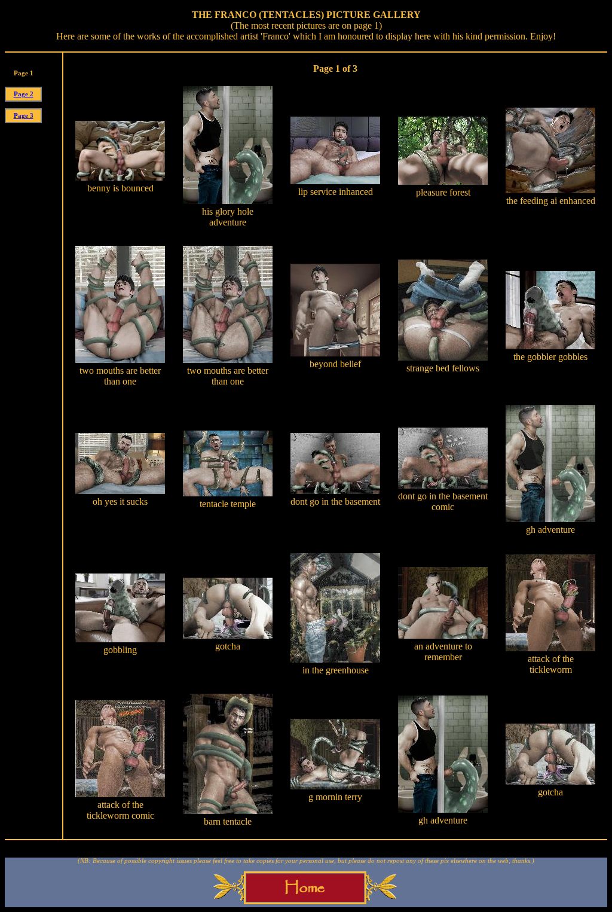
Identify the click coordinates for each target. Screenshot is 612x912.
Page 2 (23, 94)
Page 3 (23, 115)
